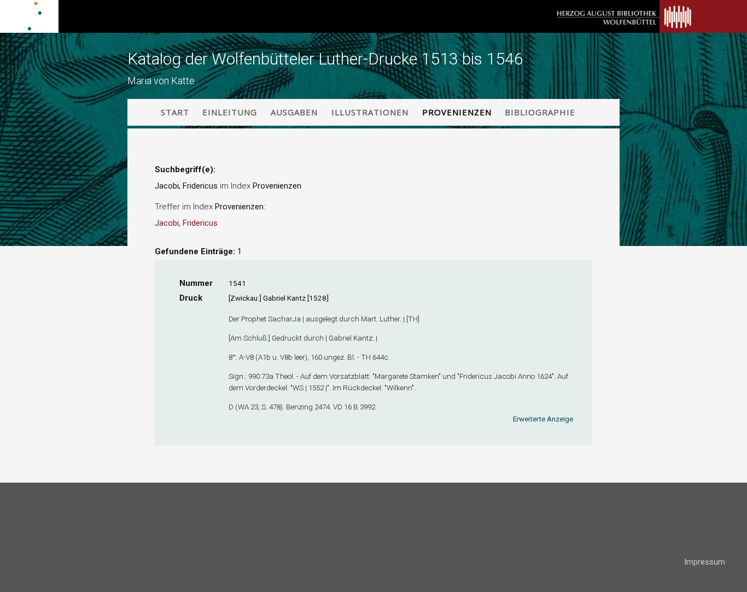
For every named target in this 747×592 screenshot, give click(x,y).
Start (175, 112)
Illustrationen (369, 112)
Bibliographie (540, 112)
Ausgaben (294, 112)
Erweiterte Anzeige (543, 418)
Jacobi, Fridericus (186, 223)
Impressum (704, 562)
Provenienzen (457, 112)
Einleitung (229, 112)
